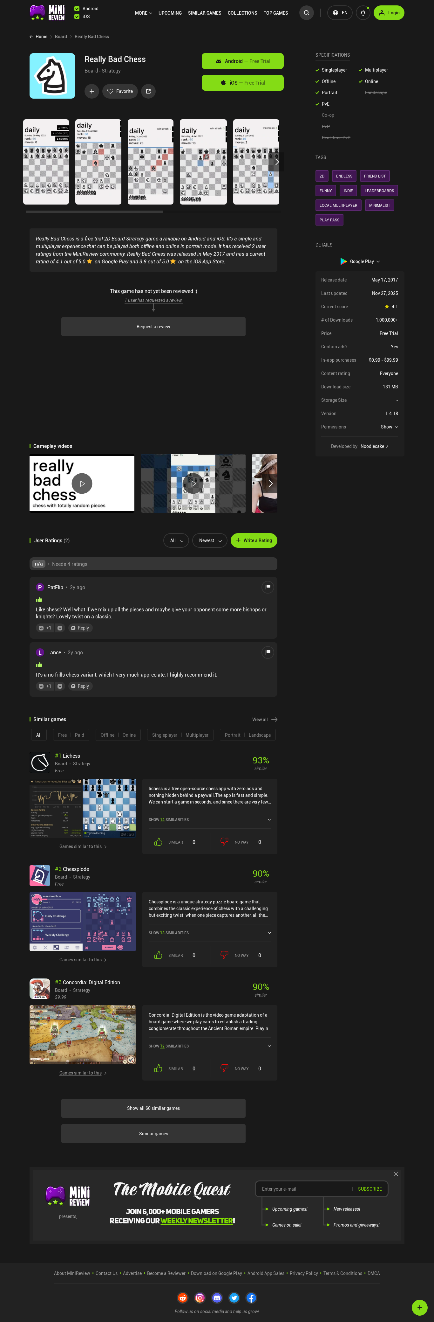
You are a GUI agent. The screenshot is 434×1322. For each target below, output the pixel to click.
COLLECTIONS (242, 13)
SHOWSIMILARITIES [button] (169, 819)
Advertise (132, 1273)
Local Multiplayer (338, 205)
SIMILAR (204, 13)
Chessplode (72, 869)
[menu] (213, 12)
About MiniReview (72, 1273)
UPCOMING (170, 13)
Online (371, 81)
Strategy (111, 70)
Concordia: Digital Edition (87, 982)
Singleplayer (334, 70)
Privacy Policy (304, 1273)
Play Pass (329, 219)
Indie (348, 190)
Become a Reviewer (166, 1273)
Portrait (329, 92)
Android (247, 61)
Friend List (375, 175)
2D (322, 175)
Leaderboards (379, 190)
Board (91, 70)
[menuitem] (143, 13)
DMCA (374, 1273)
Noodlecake (372, 446)
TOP (276, 13)
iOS (247, 82)
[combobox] (173, 540)
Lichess (67, 755)
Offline (329, 81)
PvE (325, 104)
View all (260, 719)
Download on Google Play (216, 1273)
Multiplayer (376, 70)
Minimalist (379, 205)
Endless (344, 175)
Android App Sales (266, 1273)
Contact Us (107, 1273)
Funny (326, 190)
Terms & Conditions (342, 1273)
